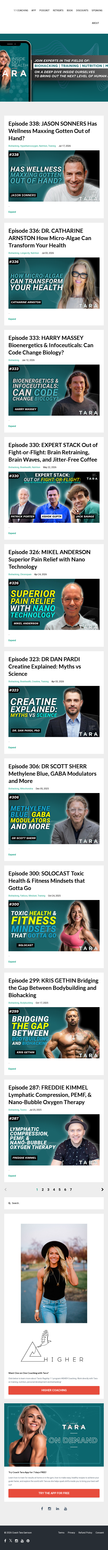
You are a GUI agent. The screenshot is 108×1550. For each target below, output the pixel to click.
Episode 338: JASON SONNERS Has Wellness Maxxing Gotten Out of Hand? (52, 131)
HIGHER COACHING (54, 1390)
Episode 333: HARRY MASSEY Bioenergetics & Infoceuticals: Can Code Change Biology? (50, 345)
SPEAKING (97, 10)
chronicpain (26, 574)
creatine (36, 681)
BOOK (70, 10)
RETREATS (58, 10)
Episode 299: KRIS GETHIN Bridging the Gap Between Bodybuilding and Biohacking (53, 987)
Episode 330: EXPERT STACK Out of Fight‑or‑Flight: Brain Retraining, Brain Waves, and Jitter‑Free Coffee (53, 452)
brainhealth (25, 467)
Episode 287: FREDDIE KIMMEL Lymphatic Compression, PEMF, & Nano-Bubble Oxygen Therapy (50, 1094)
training (52, 146)
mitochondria (26, 788)
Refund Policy (85, 1532)
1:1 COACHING (21, 10)
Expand (12, 212)
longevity (25, 253)
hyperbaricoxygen (29, 146)
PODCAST (44, 10)
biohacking (13, 146)
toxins (23, 1109)
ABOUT (95, 23)
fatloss (24, 895)
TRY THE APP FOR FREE (54, 1493)
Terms (61, 1532)
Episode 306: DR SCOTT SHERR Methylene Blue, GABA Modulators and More (52, 773)
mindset (33, 895)
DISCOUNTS (82, 10)
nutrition (43, 146)
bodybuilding (26, 1003)
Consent (100, 1532)
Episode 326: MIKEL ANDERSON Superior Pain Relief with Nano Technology (49, 559)
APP (34, 10)
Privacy (71, 1532)
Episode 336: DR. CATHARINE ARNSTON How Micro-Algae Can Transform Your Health (49, 238)
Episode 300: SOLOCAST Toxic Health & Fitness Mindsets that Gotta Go (46, 880)
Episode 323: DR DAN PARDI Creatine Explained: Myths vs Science (44, 666)
